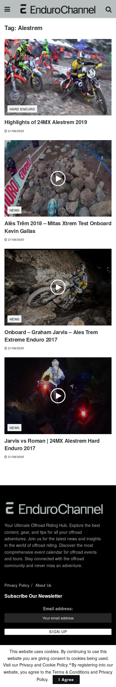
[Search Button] (109, 9)
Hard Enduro (22, 109)
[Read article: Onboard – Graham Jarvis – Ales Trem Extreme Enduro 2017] (58, 287)
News (15, 210)
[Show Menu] (7, 9)
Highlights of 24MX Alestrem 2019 (45, 122)
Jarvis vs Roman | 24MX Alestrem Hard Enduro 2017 (52, 444)
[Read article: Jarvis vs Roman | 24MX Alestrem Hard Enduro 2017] (58, 395)
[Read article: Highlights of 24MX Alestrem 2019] (58, 77)
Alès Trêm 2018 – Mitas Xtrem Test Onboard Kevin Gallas (57, 226)
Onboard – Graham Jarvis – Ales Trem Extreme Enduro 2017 (51, 335)
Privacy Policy (16, 585)
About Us (43, 585)
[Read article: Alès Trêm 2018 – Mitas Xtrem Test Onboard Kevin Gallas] (58, 178)
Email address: (58, 608)
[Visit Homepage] (58, 9)
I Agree (66, 679)
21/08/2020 (15, 131)
